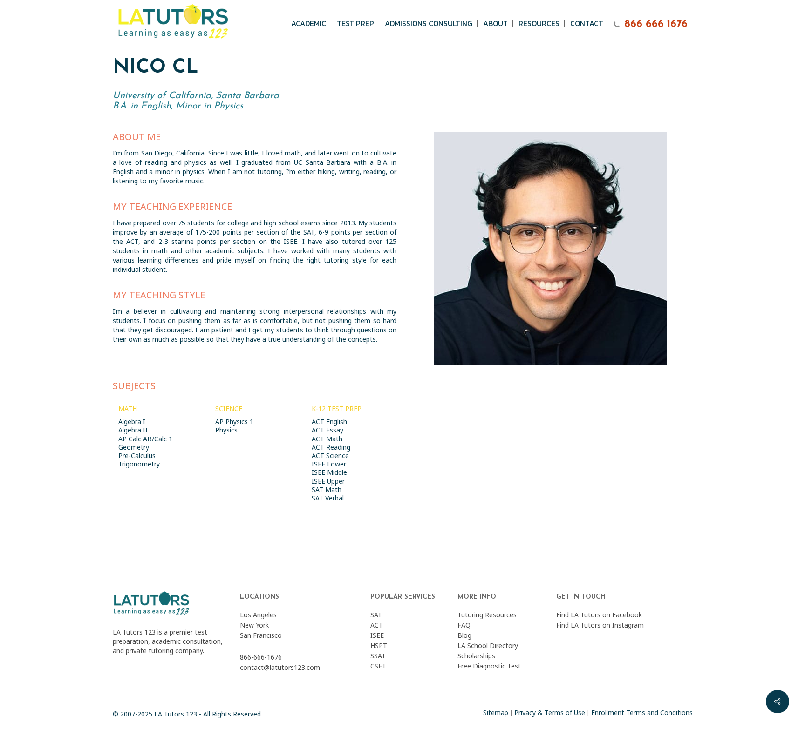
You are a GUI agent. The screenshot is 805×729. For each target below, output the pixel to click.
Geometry (133, 447)
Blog (464, 635)
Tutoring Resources (487, 614)
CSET (378, 666)
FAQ (464, 625)
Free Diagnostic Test (489, 666)
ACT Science (330, 455)
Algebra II (133, 429)
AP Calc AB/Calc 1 (145, 438)
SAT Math (326, 489)
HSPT (378, 645)
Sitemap (495, 712)
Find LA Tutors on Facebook (599, 614)
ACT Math (327, 438)
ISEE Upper (328, 481)
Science (228, 408)
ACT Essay (327, 429)
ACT (376, 625)
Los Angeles (258, 614)
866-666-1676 (261, 657)
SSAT (378, 655)
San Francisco (261, 635)
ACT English (329, 421)
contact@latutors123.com (280, 667)
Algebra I (131, 421)
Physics (226, 429)
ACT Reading (331, 447)
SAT (376, 614)
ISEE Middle (329, 472)
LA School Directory (487, 645)
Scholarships (476, 655)
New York (254, 625)
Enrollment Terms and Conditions (642, 712)
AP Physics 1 (234, 421)
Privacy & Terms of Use (549, 712)
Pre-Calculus (137, 455)
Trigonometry (139, 463)
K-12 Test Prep (337, 408)
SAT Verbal (328, 497)
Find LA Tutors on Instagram (600, 625)
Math (127, 408)
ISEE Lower (329, 463)
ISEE (377, 635)
